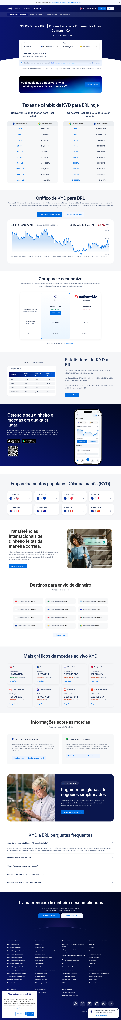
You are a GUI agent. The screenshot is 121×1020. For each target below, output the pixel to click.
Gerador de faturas (67, 989)
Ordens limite (38, 967)
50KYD (20, 152)
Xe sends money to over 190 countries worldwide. (67, 2)
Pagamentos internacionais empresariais (45, 951)
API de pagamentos (40, 976)
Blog (63, 963)
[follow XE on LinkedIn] (89, 1004)
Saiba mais (69, 343)
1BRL (76, 129)
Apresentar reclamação (95, 976)
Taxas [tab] (26, 362)
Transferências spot (40, 954)
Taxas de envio (11, 983)
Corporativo (26, 8)
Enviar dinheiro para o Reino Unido (16, 960)
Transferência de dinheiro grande (16, 976)
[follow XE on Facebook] (75, 1004)
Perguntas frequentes (95, 954)
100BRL (76, 157)
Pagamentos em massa (41, 979)
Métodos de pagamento (41, 983)
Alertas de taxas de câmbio (69, 979)
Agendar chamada (94, 63)
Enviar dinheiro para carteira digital (16, 973)
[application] (60, 242)
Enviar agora (55, 313)
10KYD (19, 140)
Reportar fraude (11, 989)
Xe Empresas (38, 944)
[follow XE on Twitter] (82, 1004)
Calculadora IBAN (66, 986)
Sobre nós (92, 944)
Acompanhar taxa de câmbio (49, 214)
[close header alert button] (119, 2)
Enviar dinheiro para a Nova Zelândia (16, 970)
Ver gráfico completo (74, 214)
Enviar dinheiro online (13, 944)
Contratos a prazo (39, 963)
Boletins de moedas (67, 983)
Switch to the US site (100, 1015)
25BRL (76, 146)
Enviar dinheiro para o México (15, 954)
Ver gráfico (13, 681)
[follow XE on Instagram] (96, 1004)
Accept (30, 1014)
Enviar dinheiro (65, 15)
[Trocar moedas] (60, 46)
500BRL (76, 163)
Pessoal (17, 8)
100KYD (20, 157)
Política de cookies (94, 967)
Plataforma (37, 8)
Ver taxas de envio (39, 947)
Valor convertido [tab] (37, 362)
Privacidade (92, 963)
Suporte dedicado (94, 957)
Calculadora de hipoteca (68, 992)
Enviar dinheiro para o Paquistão (15, 951)
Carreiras (91, 951)
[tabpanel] (31, 381)
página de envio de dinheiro (97, 850)
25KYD (20, 146)
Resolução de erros (94, 983)
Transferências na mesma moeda (43, 957)
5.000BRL (76, 174)
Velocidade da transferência (14, 979)
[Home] (9, 8)
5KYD (20, 134)
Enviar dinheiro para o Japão (14, 957)
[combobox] (49, 46)
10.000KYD (20, 180)
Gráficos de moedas (36, 15)
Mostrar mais (60, 635)
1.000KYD (20, 169)
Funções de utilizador (40, 989)
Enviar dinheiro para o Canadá (15, 963)
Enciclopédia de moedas (68, 976)
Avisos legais (92, 960)
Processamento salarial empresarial (44, 986)
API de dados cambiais (41, 973)
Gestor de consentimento (96, 970)
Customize (20, 1014)
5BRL (76, 134)
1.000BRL (75, 169)
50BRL (76, 152)
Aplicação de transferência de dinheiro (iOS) (73, 955)
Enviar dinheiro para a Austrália (15, 967)
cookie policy (16, 1008)
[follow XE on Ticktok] (111, 1004)
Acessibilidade (93, 979)
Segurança (10, 986)
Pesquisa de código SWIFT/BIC (70, 995)
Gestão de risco (39, 960)
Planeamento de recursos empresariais (45, 970)
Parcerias (91, 947)
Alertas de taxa (52, 15)
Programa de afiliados (40, 992)
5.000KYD (20, 174)
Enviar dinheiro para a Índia (14, 947)
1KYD (20, 129)
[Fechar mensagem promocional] (117, 1009)
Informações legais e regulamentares (99, 973)
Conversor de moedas (17, 15)
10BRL (76, 140)
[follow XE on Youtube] (104, 1004)
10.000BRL (76, 180)
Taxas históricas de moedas (69, 973)
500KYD (20, 163)
